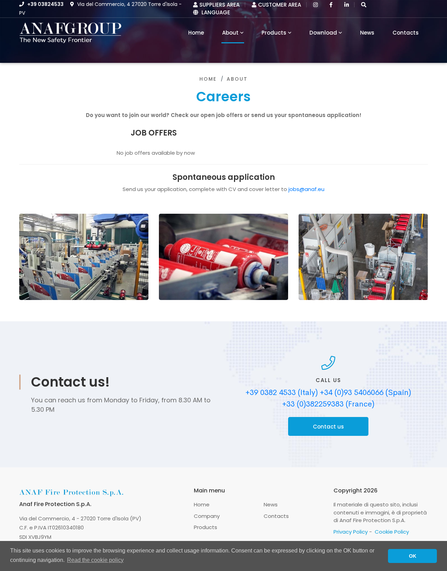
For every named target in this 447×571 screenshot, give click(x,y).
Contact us (328, 426)
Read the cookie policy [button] (95, 560)
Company (207, 516)
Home (208, 78)
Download (323, 32)
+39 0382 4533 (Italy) (282, 392)
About (230, 32)
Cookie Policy (392, 531)
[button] (364, 4)
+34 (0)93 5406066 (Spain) (365, 392)
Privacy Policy (351, 531)
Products (274, 32)
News (367, 32)
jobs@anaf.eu (306, 189)
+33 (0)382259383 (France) (328, 404)
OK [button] (412, 556)
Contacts (406, 32)
